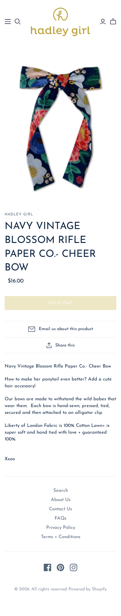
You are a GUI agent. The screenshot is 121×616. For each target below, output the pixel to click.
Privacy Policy (60, 527)
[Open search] (18, 22)
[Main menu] (8, 22)
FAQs (60, 518)
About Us (60, 500)
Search (60, 490)
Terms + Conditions (60, 537)
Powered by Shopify (88, 589)
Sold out (60, 303)
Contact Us (60, 509)
